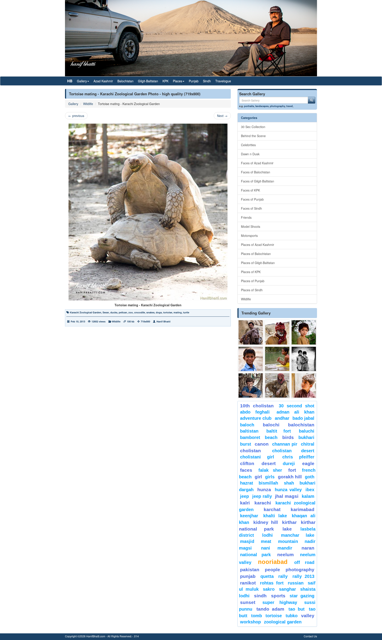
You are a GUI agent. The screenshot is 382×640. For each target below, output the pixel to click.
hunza (264, 489)
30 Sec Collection (253, 127)
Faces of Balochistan (255, 172)
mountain (288, 541)
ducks (113, 312)
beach (271, 437)
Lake (287, 528)
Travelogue (223, 81)
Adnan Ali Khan (296, 412)
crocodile (139, 312)
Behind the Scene (253, 136)
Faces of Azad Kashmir (257, 163)
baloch (247, 424)
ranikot (248, 582)
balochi (271, 424)
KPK (165, 81)
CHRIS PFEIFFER (298, 456)
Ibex (310, 489)
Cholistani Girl (257, 456)
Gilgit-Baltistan (148, 81)
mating (178, 312)
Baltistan (249, 431)
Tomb (256, 615)
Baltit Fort (278, 431)
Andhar (282, 418)
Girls (270, 476)
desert (269, 463)
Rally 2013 (303, 576)
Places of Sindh (252, 290)
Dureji (289, 463)
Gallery (73, 104)
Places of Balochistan (256, 253)
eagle (308, 463)
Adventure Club (255, 418)
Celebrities (248, 145)
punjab (248, 576)
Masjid (247, 541)
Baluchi (306, 431)
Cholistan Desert (293, 450)
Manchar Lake (297, 535)
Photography (300, 569)
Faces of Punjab (252, 199)
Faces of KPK (250, 190)
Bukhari (306, 437)
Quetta (267, 576)
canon (262, 443)
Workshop (250, 621)
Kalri (245, 502)
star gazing (302, 595)
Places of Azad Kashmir (257, 244)
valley (307, 615)
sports (278, 595)
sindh (260, 595)
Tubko (292, 615)
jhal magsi (286, 496)
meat (266, 541)
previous (76, 115)
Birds (288, 437)
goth (309, 476)
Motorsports (249, 235)
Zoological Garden (283, 621)
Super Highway (279, 602)
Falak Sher (270, 470)
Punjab (194, 81)
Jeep (244, 496)
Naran (308, 547)
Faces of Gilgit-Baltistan (257, 181)
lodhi (267, 535)
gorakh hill (290, 476)
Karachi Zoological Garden (85, 312)
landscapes (262, 106)
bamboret (250, 437)
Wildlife (88, 104)
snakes (150, 312)
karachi (262, 502)
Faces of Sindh (251, 208)
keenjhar (249, 515)
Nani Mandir (276, 548)
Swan (106, 312)
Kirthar (289, 522)
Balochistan (125, 81)
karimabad (302, 509)
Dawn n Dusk (250, 154)
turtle (186, 312)
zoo (130, 312)
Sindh (207, 81)
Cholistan (250, 450)
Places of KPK (251, 272)
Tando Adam (270, 608)
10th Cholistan (257, 405)
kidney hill (265, 522)
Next (222, 115)
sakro (269, 589)
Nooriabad (273, 562)
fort (292, 470)
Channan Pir (285, 444)
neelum (285, 554)
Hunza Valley (288, 489)
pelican (123, 312)
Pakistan (249, 569)
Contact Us (310, 636)
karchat (272, 509)
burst (245, 444)
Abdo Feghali (255, 412)
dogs (159, 312)
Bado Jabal (303, 418)
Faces (246, 470)
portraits (249, 106)
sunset (247, 602)
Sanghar (287, 589)
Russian (296, 583)
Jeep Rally (262, 496)
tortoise (167, 312)
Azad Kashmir (103, 81)
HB (70, 80)
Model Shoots (250, 226)
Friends (246, 217)
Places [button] (177, 81)
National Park (255, 554)
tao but (296, 609)
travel (289, 106)
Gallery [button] (82, 81)
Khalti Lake (275, 515)
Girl (258, 476)
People (272, 569)
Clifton (247, 463)
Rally (283, 576)
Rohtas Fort (271, 583)
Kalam (308, 496)
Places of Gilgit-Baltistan (258, 263)
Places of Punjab (252, 281)
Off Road (304, 562)
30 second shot (297, 405)
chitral (307, 444)
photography (277, 106)
